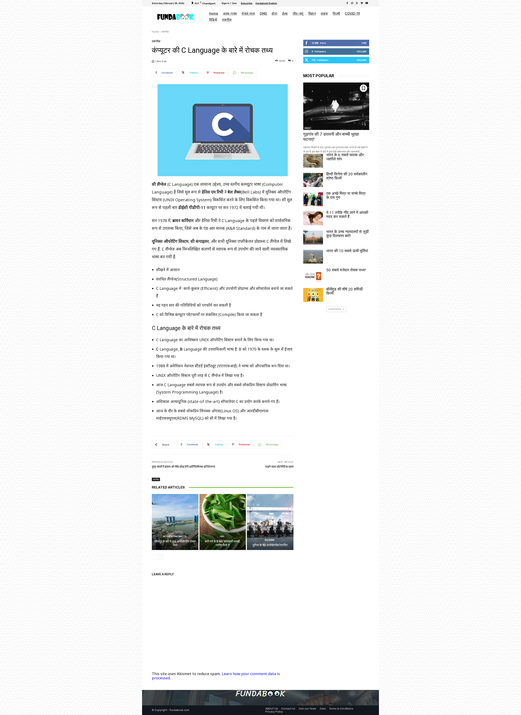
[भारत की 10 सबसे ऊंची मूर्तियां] (313, 257)
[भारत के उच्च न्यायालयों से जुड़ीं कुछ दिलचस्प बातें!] (313, 237)
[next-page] (160, 556)
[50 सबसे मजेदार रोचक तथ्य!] (313, 276)
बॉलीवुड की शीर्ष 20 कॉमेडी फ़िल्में (344, 291)
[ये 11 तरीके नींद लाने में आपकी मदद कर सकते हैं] (313, 218)
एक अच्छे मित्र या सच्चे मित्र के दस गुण (346, 195)
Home (155, 31)
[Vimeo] (361, 3)
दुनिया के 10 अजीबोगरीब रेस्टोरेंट (270, 545)
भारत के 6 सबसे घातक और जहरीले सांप (345, 157)
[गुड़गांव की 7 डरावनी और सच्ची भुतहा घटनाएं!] (336, 106)
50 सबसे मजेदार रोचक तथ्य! (346, 270)
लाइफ (222, 536)
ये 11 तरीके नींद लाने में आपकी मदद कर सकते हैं (347, 214)
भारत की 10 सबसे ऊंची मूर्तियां (347, 251)
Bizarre (270, 540)
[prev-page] (154, 556)
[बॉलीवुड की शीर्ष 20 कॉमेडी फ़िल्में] (313, 295)
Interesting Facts (174, 536)
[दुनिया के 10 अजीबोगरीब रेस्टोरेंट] (270, 522)
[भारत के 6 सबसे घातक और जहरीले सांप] (313, 161)
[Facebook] (347, 3)
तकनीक (165, 31)
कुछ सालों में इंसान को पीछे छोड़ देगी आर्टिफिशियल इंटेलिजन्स (183, 467)
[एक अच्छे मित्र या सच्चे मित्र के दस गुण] (313, 199)
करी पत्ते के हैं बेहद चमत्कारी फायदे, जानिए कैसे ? (223, 543)
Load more (334, 309)
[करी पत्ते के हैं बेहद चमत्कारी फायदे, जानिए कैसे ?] (222, 522)
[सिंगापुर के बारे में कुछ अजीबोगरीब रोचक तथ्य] (175, 522)
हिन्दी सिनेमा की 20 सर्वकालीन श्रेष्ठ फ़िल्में (346, 176)
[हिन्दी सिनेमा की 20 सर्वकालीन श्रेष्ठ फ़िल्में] (313, 180)
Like (364, 42)
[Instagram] (352, 3)
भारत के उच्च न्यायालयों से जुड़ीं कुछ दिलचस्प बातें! (347, 233)
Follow (361, 51)
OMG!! (307, 128)
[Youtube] (366, 3)
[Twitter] (357, 3)
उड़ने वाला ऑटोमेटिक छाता (279, 467)
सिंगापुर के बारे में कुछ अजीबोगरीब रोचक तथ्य (175, 543)
